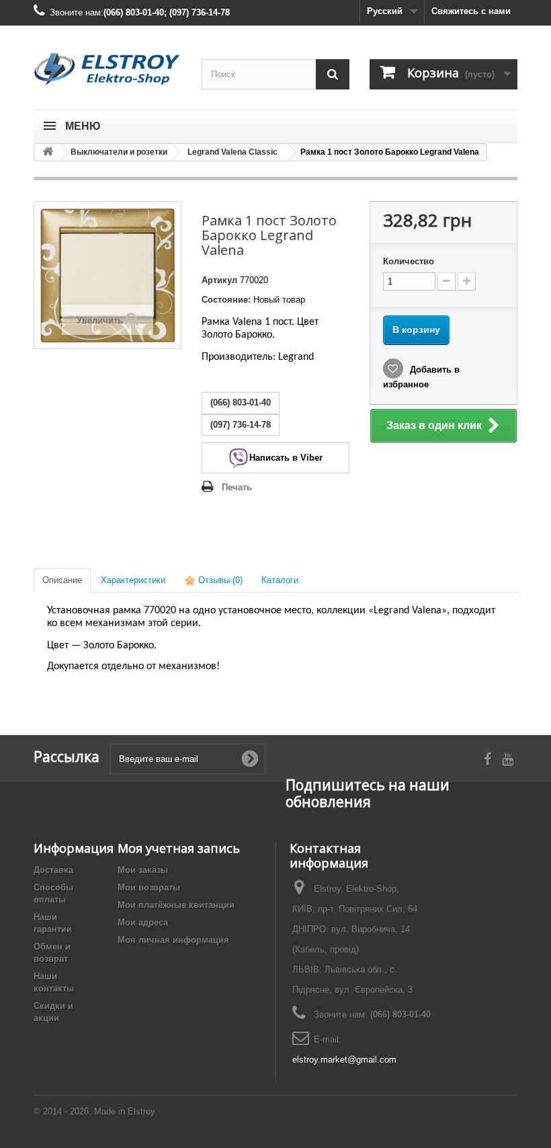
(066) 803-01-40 (400, 1014)
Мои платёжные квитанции (176, 905)
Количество (408, 261)
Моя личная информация (173, 940)
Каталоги (279, 580)
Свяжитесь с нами (471, 11)
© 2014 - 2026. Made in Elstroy (94, 1111)
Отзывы (219, 580)
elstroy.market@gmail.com (344, 1060)
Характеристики (133, 580)
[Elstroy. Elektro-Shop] (107, 69)
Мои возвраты (149, 887)
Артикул (219, 280)
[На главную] (47, 152)
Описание (62, 580)
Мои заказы (143, 870)
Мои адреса (143, 922)
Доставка (53, 870)
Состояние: (226, 300)
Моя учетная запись (179, 848)
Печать (237, 487)
